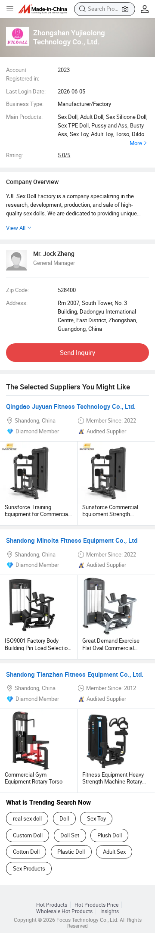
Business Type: (24, 104)
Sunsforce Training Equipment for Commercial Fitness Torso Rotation (37, 514)
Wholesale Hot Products (64, 911)
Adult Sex (114, 851)
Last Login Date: (26, 91)
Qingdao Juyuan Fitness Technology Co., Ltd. (71, 406)
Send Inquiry (77, 352)
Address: (17, 303)
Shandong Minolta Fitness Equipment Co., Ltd (71, 540)
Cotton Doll (26, 851)
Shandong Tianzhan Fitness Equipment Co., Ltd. (74, 674)
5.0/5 (64, 155)
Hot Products (51, 905)
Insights (109, 911)
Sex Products (29, 868)
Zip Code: (17, 290)
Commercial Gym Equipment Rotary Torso (33, 778)
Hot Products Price (96, 905)
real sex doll (27, 818)
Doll (64, 818)
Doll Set (69, 835)
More (136, 143)
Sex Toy (96, 818)
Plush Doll (109, 835)
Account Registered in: (22, 74)
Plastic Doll (71, 851)
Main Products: (24, 117)
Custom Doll (28, 835)
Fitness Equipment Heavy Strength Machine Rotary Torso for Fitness (113, 782)
